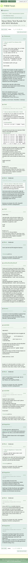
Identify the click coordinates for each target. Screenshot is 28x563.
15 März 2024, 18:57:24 (6, 106)
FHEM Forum (9, 6)
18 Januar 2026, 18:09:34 (7, 446)
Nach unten (4, 29)
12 (17, 29)
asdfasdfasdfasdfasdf (10, 263)
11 (16, 29)
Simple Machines (17, 561)
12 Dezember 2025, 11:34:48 (7, 393)
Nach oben (3, 548)
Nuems (6, 308)
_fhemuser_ (7, 36)
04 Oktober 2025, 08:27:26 (7, 311)
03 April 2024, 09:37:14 (6, 244)
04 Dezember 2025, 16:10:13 (7, 327)
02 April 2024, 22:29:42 (6, 211)
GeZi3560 (6, 325)
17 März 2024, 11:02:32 (6, 180)
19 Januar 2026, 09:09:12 (7, 474)
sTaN (5, 104)
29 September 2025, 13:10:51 (8, 265)
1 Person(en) (4, 254)
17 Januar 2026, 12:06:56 (7, 426)
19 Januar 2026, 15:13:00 (7, 528)
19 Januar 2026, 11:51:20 (7, 500)
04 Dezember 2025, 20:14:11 (7, 374)
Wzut (12, 15)
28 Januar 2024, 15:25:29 (7, 38)
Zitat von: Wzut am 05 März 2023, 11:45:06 (14, 112)
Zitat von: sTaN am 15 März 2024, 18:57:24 (14, 184)
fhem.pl (9, 458)
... (14, 29)
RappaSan (7, 424)
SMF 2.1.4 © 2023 (10, 561)
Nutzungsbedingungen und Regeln (12, 559)
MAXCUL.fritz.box (6, 431)
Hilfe (3, 559)
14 (21, 29)
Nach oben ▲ (23, 559)
